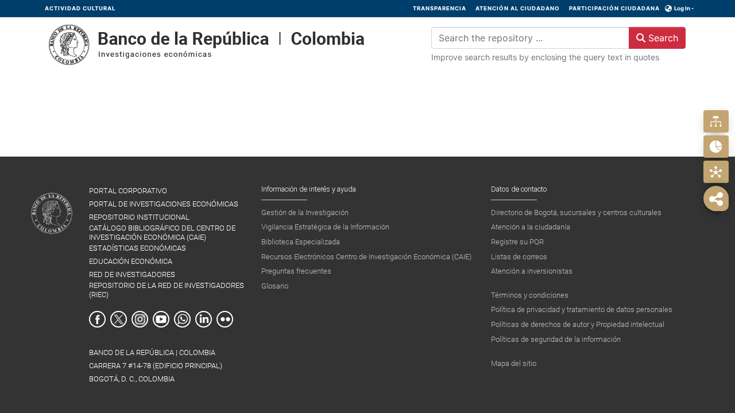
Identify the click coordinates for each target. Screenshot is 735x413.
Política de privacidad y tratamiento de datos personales (581, 309)
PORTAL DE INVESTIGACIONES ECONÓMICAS (163, 204)
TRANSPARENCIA (439, 8)
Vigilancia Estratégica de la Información (325, 227)
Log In (682, 8)
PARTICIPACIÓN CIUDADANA (614, 8)
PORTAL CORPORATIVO (128, 190)
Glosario (274, 286)
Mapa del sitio (513, 363)
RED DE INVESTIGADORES (132, 274)
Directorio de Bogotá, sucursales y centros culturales (576, 212)
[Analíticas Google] (716, 146)
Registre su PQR (517, 241)
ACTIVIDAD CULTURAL (80, 8)
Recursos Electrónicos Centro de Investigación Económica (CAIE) (366, 256)
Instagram (139, 319)
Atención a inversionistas (531, 271)
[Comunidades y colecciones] (716, 121)
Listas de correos (519, 256)
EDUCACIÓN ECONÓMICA (130, 261)
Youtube (161, 319)
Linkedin (203, 319)
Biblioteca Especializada (300, 241)
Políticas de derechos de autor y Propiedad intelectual (577, 324)
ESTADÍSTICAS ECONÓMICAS (137, 248)
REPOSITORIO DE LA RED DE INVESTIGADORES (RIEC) (166, 289)
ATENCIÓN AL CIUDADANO (517, 8)
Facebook (97, 319)
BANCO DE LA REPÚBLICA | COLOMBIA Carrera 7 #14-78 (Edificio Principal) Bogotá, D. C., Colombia (155, 365)
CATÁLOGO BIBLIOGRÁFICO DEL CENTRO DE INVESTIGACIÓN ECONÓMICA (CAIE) (162, 232)
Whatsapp (182, 319)
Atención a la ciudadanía (530, 227)
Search (661, 38)
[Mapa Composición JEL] (716, 172)
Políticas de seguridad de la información (556, 339)
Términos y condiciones (529, 295)
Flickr (224, 319)
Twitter (118, 319)
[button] (668, 9)
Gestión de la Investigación (305, 212)
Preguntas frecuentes (296, 271)
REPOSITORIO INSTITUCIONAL (139, 217)
